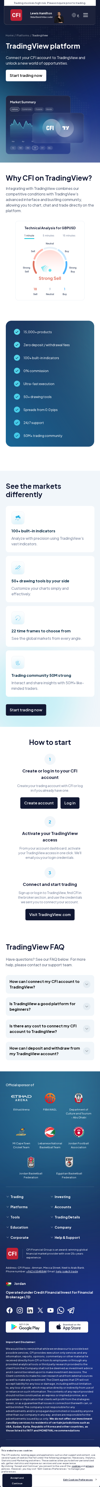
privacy (90, 1466)
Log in (70, 802)
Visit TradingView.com (50, 914)
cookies (76, 1466)
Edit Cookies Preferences (78, 1479)
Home (9, 35)
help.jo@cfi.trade (67, 1271)
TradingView (40, 35)
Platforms (23, 35)
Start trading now (26, 75)
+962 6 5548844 (36, 1271)
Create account (39, 802)
